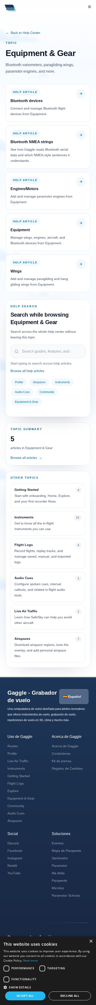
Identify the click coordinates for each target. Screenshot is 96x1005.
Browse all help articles (27, 371)
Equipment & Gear (26, 401)
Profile (19, 382)
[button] (48, 987)
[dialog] (48, 970)
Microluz (58, 888)
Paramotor (59, 865)
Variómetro (60, 858)
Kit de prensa (61, 761)
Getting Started (18, 776)
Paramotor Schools (66, 895)
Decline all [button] (69, 996)
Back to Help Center (23, 33)
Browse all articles (26, 458)
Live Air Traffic (17, 761)
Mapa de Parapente (66, 851)
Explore (13, 791)
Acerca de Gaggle (65, 746)
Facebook (14, 851)
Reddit (12, 865)
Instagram (14, 858)
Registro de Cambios (67, 768)
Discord (13, 843)
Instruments (62, 382)
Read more (30, 961)
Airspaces (39, 382)
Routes (12, 746)
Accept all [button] (25, 996)
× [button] (91, 941)
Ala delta (58, 873)
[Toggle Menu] (89, 7)
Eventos (58, 843)
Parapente (59, 880)
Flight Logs (15, 783)
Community (47, 392)
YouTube (14, 873)
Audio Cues (22, 392)
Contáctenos (61, 753)
